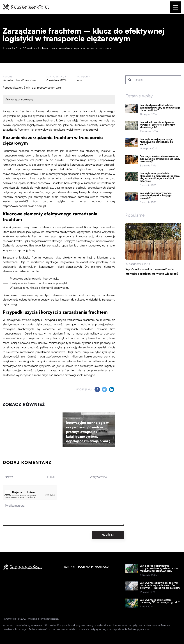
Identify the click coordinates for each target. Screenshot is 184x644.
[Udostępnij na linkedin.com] (111, 389)
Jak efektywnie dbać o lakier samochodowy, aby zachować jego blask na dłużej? (160, 107)
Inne (79, 80)
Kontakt (69, 566)
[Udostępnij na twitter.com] (104, 389)
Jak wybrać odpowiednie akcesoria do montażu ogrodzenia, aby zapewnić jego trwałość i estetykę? (160, 177)
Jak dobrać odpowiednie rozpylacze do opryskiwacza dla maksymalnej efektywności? (159, 568)
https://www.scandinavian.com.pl (24, 206)
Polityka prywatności (93, 566)
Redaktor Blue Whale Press (19, 80)
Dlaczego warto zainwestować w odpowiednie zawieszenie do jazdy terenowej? (160, 159)
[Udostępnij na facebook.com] (97, 389)
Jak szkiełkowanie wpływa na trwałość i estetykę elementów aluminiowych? (157, 124)
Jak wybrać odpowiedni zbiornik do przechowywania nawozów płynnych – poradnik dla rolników (160, 585)
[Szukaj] (129, 79)
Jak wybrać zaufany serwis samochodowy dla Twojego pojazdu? (155, 195)
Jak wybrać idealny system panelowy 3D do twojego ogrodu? (160, 601)
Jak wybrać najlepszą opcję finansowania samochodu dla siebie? (157, 142)
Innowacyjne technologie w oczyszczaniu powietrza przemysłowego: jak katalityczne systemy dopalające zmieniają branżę (88, 432)
